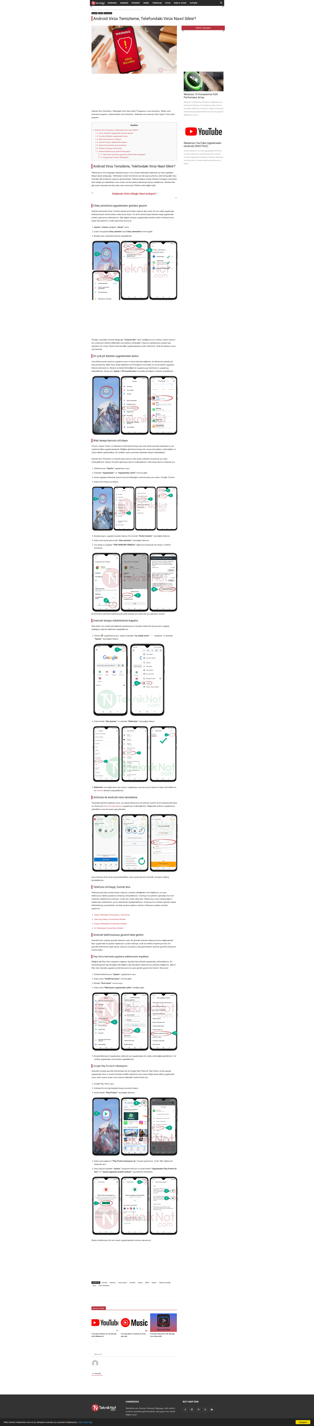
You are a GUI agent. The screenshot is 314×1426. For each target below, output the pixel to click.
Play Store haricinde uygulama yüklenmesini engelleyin (122, 154)
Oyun (167, 3)
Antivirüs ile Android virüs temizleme (111, 145)
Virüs (94, 1285)
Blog (93, 10)
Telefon (154, 1282)
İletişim (193, 3)
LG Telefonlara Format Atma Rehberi (108, 928)
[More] (178, 1296)
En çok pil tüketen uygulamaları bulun (111, 136)
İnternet (136, 3)
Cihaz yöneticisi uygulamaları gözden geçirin (114, 133)
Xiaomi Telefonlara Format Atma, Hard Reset (112, 915)
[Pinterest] (198, 1409)
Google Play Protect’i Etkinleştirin (113, 157)
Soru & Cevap (180, 3)
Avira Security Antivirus (113, 806)
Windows (112, 3)
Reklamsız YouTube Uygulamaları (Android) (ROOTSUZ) (203, 145)
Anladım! (303, 1422)
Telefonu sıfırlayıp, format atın (108, 148)
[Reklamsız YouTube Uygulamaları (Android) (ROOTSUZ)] (204, 130)
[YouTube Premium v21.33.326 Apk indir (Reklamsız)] (105, 1322)
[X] (205, 1409)
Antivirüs (113, 1282)
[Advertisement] (134, 92)
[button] (221, 3)
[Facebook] (185, 1409)
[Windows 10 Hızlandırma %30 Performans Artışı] (204, 81)
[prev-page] (93, 1341)
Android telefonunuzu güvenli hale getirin (112, 151)
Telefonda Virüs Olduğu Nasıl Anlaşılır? (134, 193)
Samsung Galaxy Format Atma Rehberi (110, 919)
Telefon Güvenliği (164, 1282)
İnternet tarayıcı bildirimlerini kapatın (111, 142)
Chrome (100, 790)
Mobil (146, 3)
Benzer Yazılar (98, 1308)
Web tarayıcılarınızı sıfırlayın (108, 139)
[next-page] (96, 1341)
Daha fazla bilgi (85, 1422)
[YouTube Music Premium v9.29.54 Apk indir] (134, 1322)
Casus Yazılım (122, 1282)
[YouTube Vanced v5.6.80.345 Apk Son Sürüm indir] (163, 1322)
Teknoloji (157, 3)
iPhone (140, 1282)
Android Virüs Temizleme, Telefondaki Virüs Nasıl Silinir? (115, 130)
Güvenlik (132, 1282)
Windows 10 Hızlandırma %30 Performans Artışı (201, 96)
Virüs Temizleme (104, 1285)
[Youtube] (211, 1409)
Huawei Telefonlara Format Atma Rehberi (110, 924)
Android (124, 3)
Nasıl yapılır (107, 13)
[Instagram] (191, 1409)
